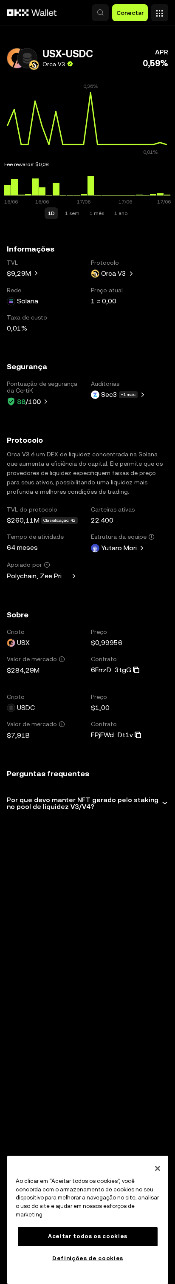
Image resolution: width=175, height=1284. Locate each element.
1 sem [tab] (72, 213)
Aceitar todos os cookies (87, 1236)
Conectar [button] (130, 12)
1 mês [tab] (97, 213)
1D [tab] (51, 213)
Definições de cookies (87, 1258)
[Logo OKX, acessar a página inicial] (32, 12)
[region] (87, 1220)
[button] (100, 12)
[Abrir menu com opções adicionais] (159, 10)
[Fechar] (157, 1168)
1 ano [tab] (120, 213)
